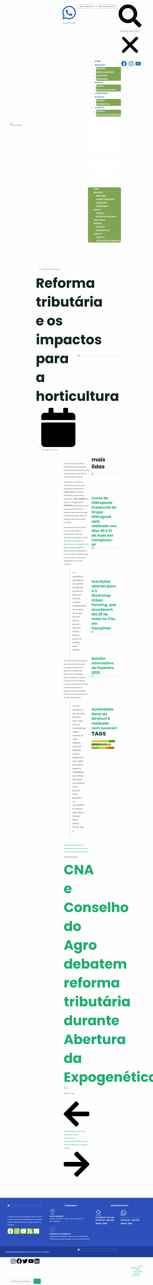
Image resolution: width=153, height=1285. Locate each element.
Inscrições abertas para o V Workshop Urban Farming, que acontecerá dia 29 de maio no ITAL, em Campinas (104, 605)
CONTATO (99, 108)
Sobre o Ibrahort (105, 72)
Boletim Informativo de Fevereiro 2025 (103, 665)
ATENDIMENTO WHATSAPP (130, 1217)
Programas (102, 79)
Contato (100, 111)
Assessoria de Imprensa (108, 115)
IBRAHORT (100, 65)
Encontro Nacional (106, 90)
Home (98, 61)
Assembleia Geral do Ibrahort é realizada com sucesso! (104, 718)
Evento (99, 82)
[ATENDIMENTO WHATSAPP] (123, 1213)
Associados (101, 93)
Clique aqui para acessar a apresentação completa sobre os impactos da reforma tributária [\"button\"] (76, 848)
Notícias (99, 97)
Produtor (57, 269)
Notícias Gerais (47, 269)
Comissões (101, 76)
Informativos (103, 104)
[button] (130, 16)
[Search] (37, 1281)
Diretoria (101, 69)
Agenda (100, 86)
